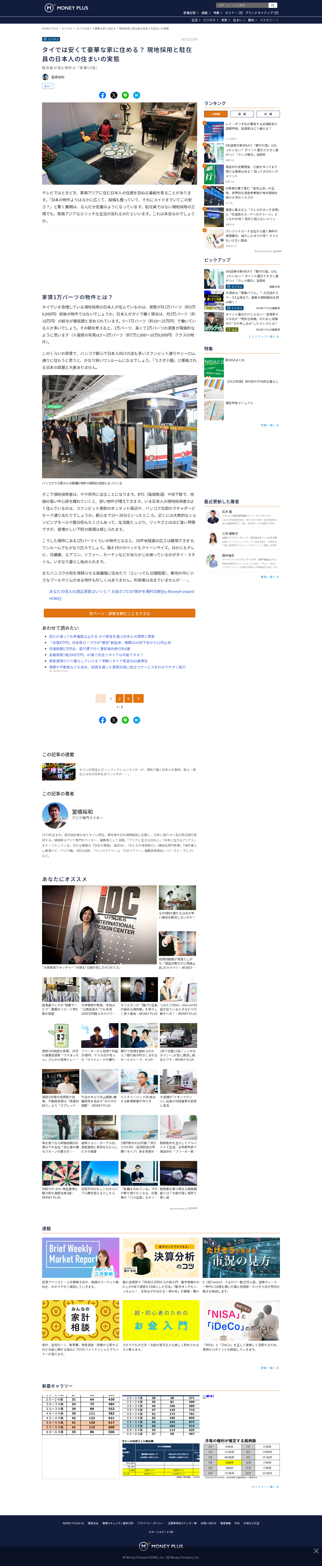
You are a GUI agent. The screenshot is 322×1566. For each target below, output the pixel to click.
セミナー (233, 13)
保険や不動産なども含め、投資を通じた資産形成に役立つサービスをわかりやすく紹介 (117, 667)
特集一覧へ (268, 425)
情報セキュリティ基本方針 (118, 1523)
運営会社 (93, 1523)
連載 (205, 13)
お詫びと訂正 (251, 1523)
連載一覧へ (268, 1368)
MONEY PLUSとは (73, 1523)
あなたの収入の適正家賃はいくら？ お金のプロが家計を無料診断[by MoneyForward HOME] (121, 594)
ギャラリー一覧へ (264, 1487)
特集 (216, 13)
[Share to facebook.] (102, 95)
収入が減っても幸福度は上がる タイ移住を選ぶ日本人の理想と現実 (102, 636)
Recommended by (179, 1208)
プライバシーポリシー (151, 1523)
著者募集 (225, 1523)
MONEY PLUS (50, 28)
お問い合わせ (208, 1523)
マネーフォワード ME (161, 1532)
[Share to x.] (113, 95)
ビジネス (209, 20)
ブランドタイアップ (261, 13)
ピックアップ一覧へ (262, 336)
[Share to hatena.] (136, 95)
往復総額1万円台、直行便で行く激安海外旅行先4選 (89, 648)
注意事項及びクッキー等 (182, 1523)
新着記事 (190, 13)
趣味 (251, 20)
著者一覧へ (268, 577)
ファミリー (267, 20)
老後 (224, 20)
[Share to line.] (125, 95)
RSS (237, 1523)
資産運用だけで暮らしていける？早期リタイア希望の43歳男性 (98, 660)
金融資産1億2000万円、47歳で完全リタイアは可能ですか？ (96, 654)
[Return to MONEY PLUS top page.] (66, 8)
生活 (194, 20)
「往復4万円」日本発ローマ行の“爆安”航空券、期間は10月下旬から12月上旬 (110, 642)
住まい (237, 20)
